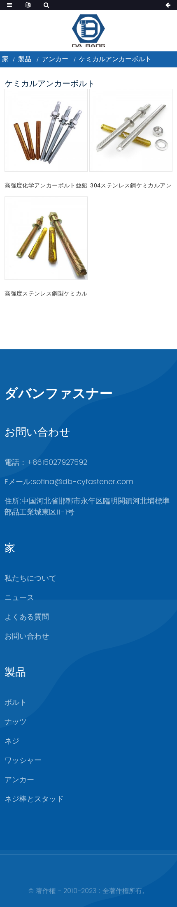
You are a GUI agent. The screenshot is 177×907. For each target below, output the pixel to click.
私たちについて (30, 578)
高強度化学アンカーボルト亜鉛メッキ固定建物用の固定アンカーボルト (46, 186)
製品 (24, 59)
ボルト (16, 702)
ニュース (19, 597)
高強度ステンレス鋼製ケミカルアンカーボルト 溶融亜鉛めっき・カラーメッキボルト (46, 294)
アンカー (55, 59)
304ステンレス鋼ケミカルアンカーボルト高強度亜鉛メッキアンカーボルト (130, 186)
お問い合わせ (27, 636)
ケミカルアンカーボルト (115, 59)
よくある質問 (27, 617)
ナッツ (16, 721)
